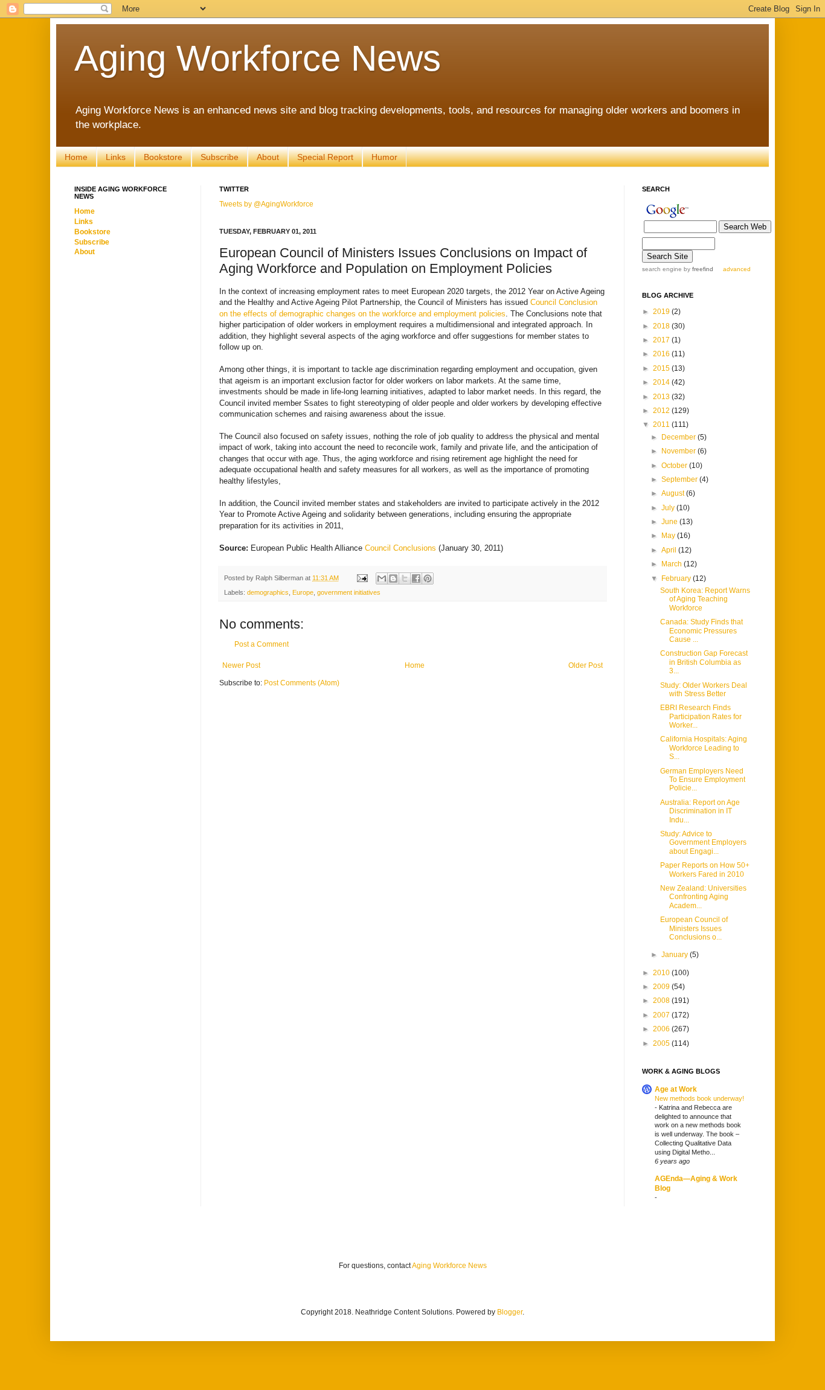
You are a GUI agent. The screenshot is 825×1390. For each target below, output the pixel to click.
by (697, 269)
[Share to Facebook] (416, 578)
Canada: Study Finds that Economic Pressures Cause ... (701, 631)
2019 (662, 311)
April (669, 550)
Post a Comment (261, 644)
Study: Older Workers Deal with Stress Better (703, 689)
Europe (302, 592)
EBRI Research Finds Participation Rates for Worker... (701, 716)
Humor (384, 157)
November (679, 451)
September (680, 479)
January (675, 954)
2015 (662, 368)
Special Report (325, 157)
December (679, 437)
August (673, 493)
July (668, 508)
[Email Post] (362, 577)
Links (116, 157)
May (669, 535)
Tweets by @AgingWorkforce (266, 204)
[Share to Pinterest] (428, 578)
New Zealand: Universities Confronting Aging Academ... (703, 897)
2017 (662, 340)
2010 (662, 973)
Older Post (585, 665)
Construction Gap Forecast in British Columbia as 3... (704, 662)
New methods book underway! (699, 1098)
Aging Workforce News (257, 58)
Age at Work (676, 1089)
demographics (268, 592)
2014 (662, 382)
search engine (662, 269)
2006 (662, 1029)
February (677, 578)
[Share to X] (405, 578)
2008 (662, 1000)
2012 (662, 410)
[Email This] (382, 578)
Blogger (509, 1312)
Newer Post (241, 665)
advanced (737, 269)
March (672, 564)
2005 (662, 1043)
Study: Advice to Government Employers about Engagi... (703, 843)
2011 (662, 424)
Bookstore (163, 157)
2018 (662, 326)
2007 (662, 1015)
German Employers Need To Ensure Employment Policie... (702, 780)
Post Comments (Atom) (301, 683)
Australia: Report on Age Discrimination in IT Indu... (700, 811)
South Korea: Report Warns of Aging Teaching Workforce (705, 599)
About (268, 157)
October (675, 465)
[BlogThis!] (393, 578)
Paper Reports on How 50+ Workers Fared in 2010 (705, 869)
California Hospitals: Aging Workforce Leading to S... (703, 748)
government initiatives (348, 592)
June (670, 521)
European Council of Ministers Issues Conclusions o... (694, 928)
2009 (662, 986)
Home (76, 157)
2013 (662, 396)
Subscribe (220, 157)
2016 (662, 354)
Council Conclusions (400, 547)
